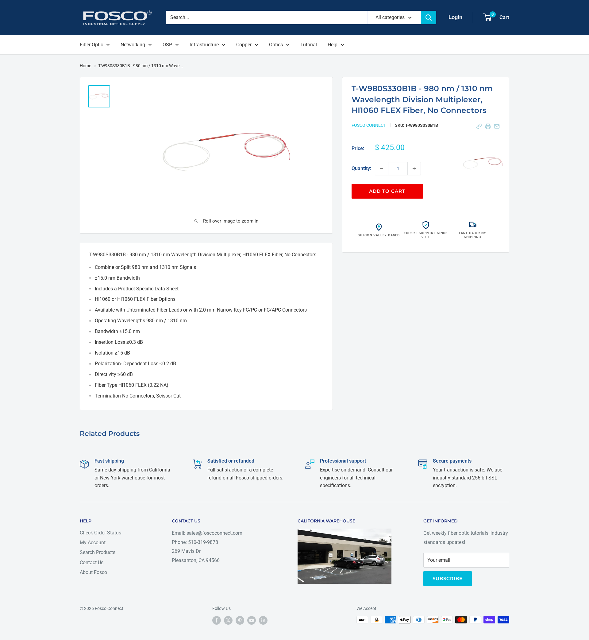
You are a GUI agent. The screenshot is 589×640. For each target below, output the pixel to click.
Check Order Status (100, 533)
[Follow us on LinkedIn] (263, 620)
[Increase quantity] (414, 168)
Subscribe (448, 578)
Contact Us (91, 562)
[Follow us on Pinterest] (240, 620)
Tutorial (308, 45)
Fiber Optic (91, 45)
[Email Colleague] (497, 126)
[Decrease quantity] (381, 168)
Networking (133, 45)
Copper (244, 45)
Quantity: (361, 168)
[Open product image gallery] (483, 163)
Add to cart (387, 191)
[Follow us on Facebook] (216, 620)
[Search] (428, 17)
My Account (93, 542)
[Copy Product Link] (479, 126)
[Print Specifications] (488, 126)
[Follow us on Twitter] (228, 620)
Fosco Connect (369, 125)
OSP (167, 45)
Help (332, 45)
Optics (276, 45)
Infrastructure (204, 45)
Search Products (97, 552)
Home (86, 65)
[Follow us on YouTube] (251, 620)
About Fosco (93, 572)
